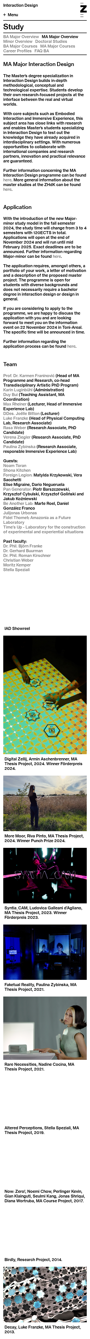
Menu (13, 14)
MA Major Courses (57, 46)
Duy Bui (10, 394)
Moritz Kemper (17, 565)
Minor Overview (17, 41)
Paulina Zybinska (19, 446)
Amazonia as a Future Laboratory (37, 520)
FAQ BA (41, 51)
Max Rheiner (14, 404)
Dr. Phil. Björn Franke (22, 546)
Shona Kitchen (16, 470)
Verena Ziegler (16, 437)
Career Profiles (17, 51)
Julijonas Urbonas (20, 513)
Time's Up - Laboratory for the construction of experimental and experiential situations (44, 530)
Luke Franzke (15, 418)
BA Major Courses (20, 46)
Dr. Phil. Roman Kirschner (27, 555)
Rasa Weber (14, 427)
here (7, 180)
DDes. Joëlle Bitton (21, 413)
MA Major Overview (60, 36)
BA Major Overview (21, 36)
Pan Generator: (17, 489)
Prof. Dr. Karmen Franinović (28, 375)
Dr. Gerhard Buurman (23, 550)
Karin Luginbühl (17, 390)
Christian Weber (18, 560)
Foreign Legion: (17, 475)
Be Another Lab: (18, 503)
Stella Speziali (16, 569)
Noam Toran (14, 465)
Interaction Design (20, 5)
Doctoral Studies (51, 41)
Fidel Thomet (15, 517)
